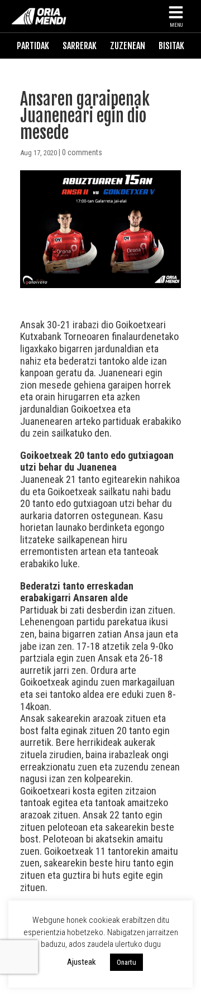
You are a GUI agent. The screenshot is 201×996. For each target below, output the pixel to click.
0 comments (82, 152)
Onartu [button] (126, 962)
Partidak (33, 45)
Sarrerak (80, 45)
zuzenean (127, 45)
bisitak (171, 45)
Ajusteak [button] (81, 962)
